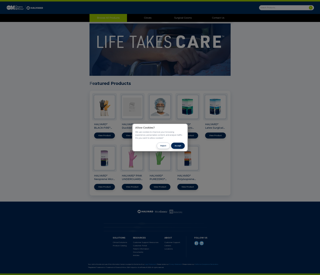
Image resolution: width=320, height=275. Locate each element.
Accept (178, 146)
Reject (163, 146)
